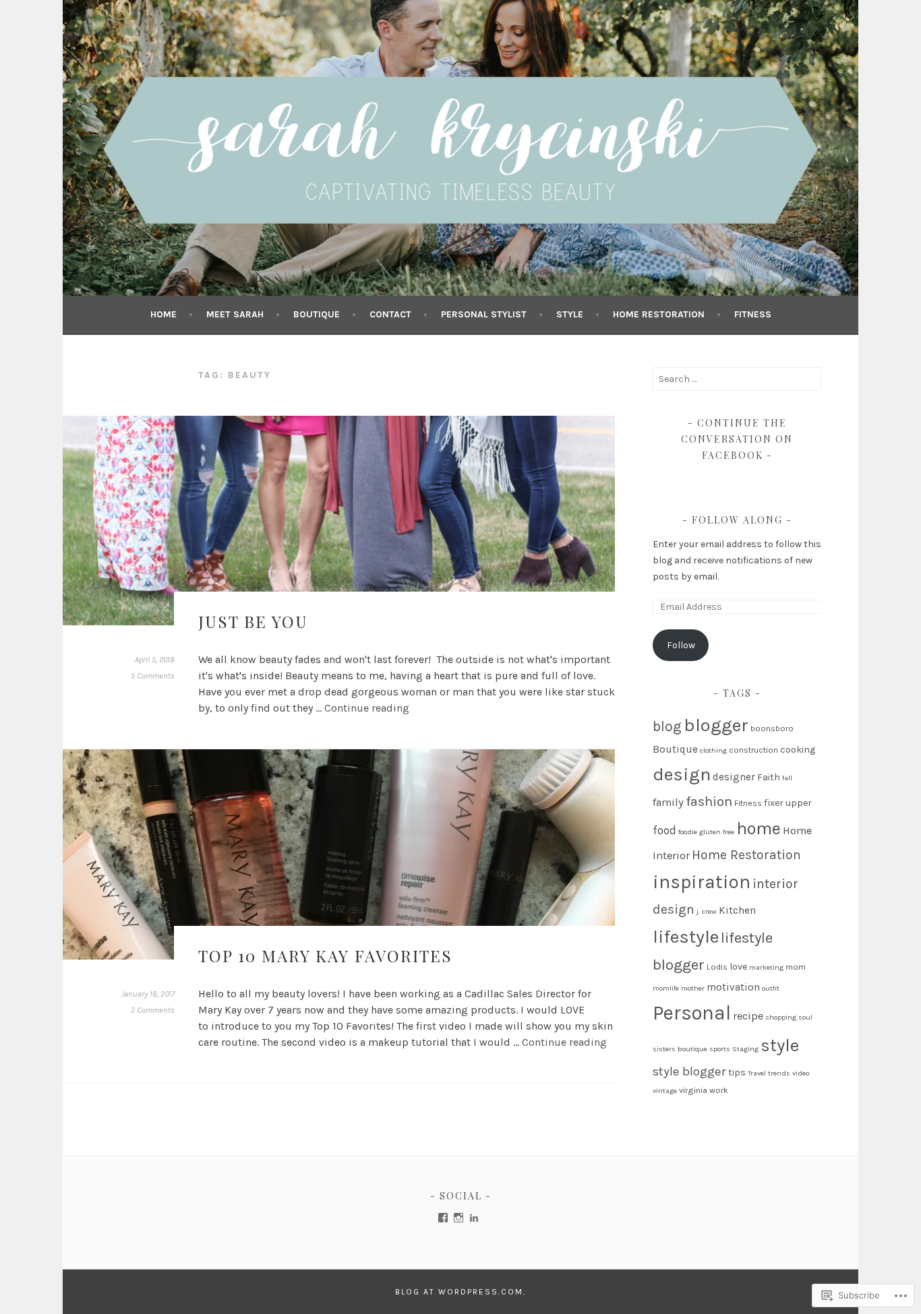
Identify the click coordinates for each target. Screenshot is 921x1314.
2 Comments (153, 1010)
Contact (390, 314)
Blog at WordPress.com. (460, 1291)
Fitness (752, 314)
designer (734, 777)
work (718, 1090)
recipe (748, 1015)
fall (787, 778)
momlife (666, 988)
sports (719, 1048)
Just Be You (253, 621)
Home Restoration (659, 314)
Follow (681, 645)
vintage (665, 1090)
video (800, 1073)
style (780, 1045)
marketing (766, 967)
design (682, 774)
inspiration (701, 882)
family (668, 802)
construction (753, 750)
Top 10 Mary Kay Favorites (325, 955)
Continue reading (366, 707)
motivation (733, 987)
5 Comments (153, 676)
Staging (745, 1048)
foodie (687, 831)
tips (737, 1072)
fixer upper (788, 803)
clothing (713, 750)
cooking (797, 749)
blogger (716, 725)
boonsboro (772, 728)
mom (795, 967)
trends (779, 1073)
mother (693, 988)
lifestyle (686, 936)
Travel (757, 1073)
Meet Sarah (235, 314)
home (758, 828)
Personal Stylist (484, 314)
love (738, 966)
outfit (770, 988)
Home (163, 314)
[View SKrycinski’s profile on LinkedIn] (474, 1217)
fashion (709, 801)
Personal (692, 1012)
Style (569, 314)
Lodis (717, 967)
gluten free (716, 831)
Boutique (316, 314)
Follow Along (737, 519)
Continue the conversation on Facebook (737, 439)
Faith (768, 777)
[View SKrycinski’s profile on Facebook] (443, 1217)
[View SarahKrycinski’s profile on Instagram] (458, 1217)
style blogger (689, 1071)
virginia (693, 1090)
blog (667, 726)
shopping (780, 1017)
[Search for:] (737, 379)
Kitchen (737, 910)
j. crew (706, 911)
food (664, 830)
